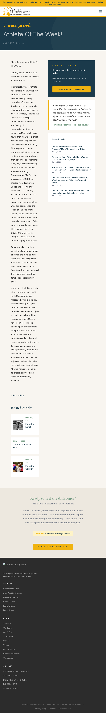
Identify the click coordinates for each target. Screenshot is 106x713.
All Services (8, 636)
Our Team (7, 628)
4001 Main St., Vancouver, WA (16, 671)
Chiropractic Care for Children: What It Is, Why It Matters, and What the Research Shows (70, 181)
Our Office (7, 632)
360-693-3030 (55, 4)
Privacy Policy (40, 708)
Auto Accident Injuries (12, 593)
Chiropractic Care (11, 589)
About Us (7, 623)
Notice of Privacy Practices (60, 708)
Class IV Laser (9, 601)
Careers (6, 641)
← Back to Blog (17, 395)
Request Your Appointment (53, 547)
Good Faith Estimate (12, 654)
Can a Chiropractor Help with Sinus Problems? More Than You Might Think (68, 149)
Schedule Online (10, 688)
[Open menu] (100, 11)
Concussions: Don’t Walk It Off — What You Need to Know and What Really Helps (70, 193)
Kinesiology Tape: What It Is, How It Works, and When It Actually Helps (70, 159)
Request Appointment (71, 89)
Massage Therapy (10, 597)
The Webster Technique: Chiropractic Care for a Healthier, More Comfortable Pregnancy (71, 169)
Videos (6, 645)
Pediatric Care (9, 610)
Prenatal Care (9, 606)
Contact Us (8, 658)
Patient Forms (9, 649)
